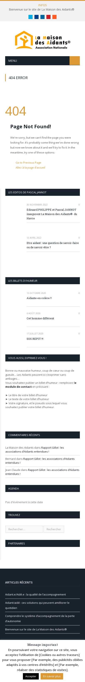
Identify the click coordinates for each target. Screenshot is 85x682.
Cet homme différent (40, 318)
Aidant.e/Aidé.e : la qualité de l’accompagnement (35, 594)
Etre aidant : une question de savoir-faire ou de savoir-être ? (53, 245)
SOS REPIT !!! (35, 339)
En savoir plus (52, 676)
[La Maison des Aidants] (42, 39)
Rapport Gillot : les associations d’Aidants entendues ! (34, 450)
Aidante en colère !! (39, 298)
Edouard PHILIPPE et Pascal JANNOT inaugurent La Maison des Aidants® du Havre (52, 214)
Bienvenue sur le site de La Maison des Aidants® (41, 9)
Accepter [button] (30, 676)
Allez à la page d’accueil (30, 167)
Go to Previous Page (28, 162)
